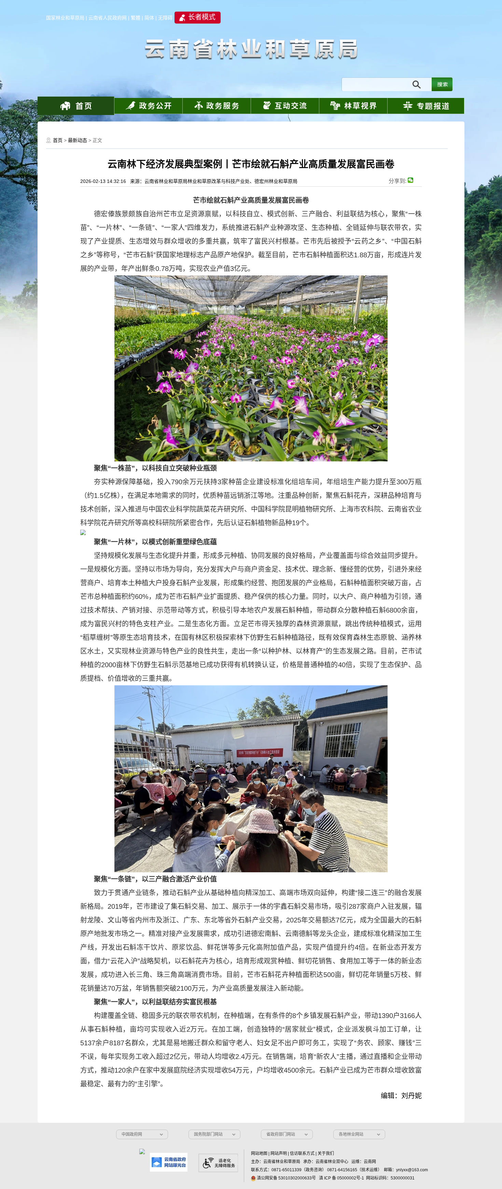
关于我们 (326, 1153)
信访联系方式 (302, 1153)
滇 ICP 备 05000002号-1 (341, 1178)
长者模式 (201, 17)
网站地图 (259, 1153)
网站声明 (278, 1153)
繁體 (135, 17)
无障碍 (165, 17)
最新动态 (77, 140)
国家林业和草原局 (65, 17)
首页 (57, 140)
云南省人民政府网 (107, 17)
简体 (149, 17)
